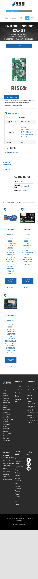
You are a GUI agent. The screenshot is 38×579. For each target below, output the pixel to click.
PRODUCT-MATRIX (12, 152)
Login (12, 11)
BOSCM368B (10, 234)
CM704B (10, 324)
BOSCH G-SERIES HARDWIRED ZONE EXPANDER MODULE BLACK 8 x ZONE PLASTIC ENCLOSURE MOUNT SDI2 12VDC (27, 252)
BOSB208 (27, 234)
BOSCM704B (10, 320)
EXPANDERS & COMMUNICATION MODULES (27, 134)
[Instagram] (28, 464)
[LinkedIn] (28, 468)
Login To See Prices (12, 97)
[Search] (27, 18)
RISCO (21, 142)
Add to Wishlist (13, 113)
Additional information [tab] (7, 164)
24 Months (24, 190)
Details (11, 287)
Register (25, 11)
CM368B (10, 238)
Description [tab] (7, 169)
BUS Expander (25, 186)
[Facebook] (28, 460)
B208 (27, 238)
